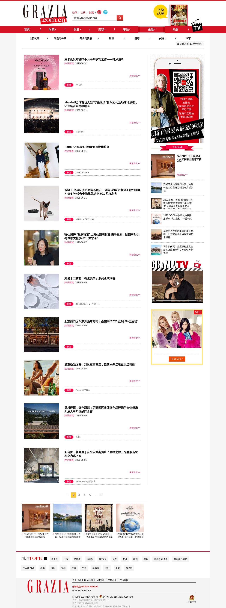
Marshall (80, 132)
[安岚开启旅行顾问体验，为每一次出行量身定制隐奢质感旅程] (67, 531)
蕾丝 (146, 559)
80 (101, 495)
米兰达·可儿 (28, 567)
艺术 (125, 559)
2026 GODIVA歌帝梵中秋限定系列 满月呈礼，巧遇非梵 (131, 535)
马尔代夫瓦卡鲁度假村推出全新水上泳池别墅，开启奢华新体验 (178, 249)
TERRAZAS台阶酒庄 (86, 481)
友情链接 (124, 580)
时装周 (129, 567)
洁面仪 (90, 559)
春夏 (63, 567)
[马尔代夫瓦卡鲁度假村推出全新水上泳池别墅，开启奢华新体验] (156, 254)
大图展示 (184, 43)
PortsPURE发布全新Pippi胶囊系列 (86, 146)
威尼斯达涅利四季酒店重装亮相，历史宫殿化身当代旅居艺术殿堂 (178, 234)
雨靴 (107, 567)
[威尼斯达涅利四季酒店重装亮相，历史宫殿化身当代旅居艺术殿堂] (156, 239)
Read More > (177, 359)
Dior (66, 559)
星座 (111, 38)
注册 (83, 12)
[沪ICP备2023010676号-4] (85, 597)
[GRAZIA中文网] (45, 14)
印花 (135, 559)
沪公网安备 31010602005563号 (117, 597)
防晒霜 (77, 559)
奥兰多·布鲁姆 (161, 559)
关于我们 (76, 580)
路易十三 (96, 304)
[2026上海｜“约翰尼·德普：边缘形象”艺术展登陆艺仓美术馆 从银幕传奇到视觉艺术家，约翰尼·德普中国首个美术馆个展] (99, 531)
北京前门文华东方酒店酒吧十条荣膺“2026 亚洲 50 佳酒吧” (101, 321)
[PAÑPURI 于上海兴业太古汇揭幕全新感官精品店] (36, 531)
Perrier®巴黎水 (83, 390)
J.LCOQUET (82, 304)
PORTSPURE (82, 172)
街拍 (53, 567)
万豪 (78, 437)
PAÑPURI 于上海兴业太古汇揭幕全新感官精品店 (36, 535)
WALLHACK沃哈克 (85, 219)
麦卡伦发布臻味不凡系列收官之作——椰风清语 (94, 59)
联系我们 (88, 580)
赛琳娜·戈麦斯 (180, 559)
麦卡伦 (79, 85)
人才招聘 (100, 580)
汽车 (188, 38)
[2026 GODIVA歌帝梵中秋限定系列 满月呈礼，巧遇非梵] (130, 531)
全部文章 (35, 38)
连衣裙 (96, 567)
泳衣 (114, 559)
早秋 (84, 567)
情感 (137, 38)
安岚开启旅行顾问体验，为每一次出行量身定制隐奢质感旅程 (68, 536)
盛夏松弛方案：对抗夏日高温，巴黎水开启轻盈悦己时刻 (99, 364)
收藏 (91, 12)
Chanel (102, 559)
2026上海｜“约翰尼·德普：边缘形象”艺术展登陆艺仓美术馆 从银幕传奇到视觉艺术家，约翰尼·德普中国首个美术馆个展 (99, 536)
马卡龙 (54, 559)
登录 (74, 12)
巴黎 (117, 567)
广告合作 (112, 580)
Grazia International (81, 590)
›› (95, 495)
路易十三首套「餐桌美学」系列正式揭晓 (89, 278)
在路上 (162, 38)
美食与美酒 (86, 38)
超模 (42, 567)
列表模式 (197, 43)
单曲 (74, 567)
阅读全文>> (134, 76)
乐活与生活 (60, 38)
